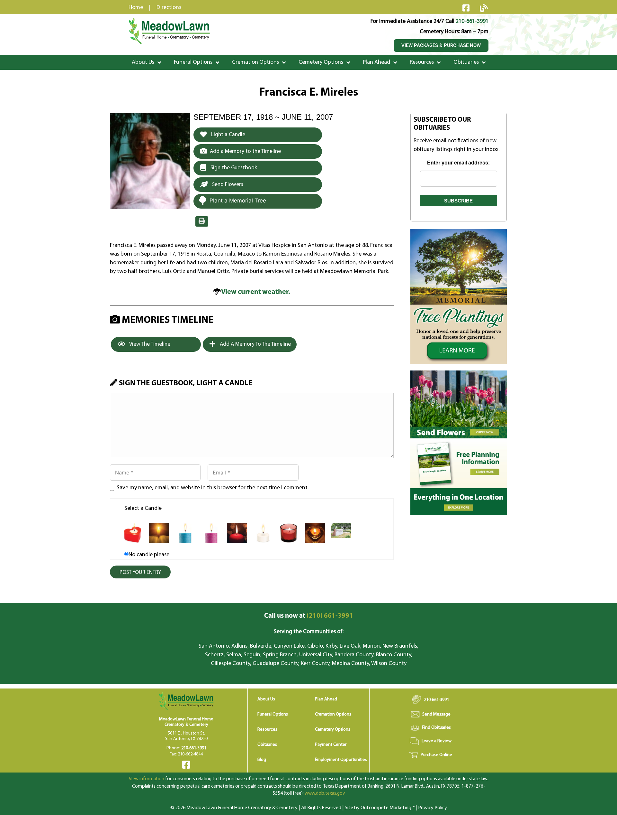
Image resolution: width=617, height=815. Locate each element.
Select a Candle (143, 508)
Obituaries (466, 62)
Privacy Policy (432, 807)
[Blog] (484, 8)
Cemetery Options (321, 62)
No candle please (149, 555)
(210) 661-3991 (308, 616)
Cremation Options (255, 62)
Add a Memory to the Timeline (245, 151)
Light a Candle (227, 134)
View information (146, 779)
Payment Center (330, 744)
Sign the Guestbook (233, 168)
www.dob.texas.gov (325, 793)
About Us (143, 62)
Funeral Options (193, 62)
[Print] (201, 221)
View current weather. (255, 292)
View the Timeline (149, 344)
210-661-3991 (472, 21)
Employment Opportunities (341, 759)
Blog (261, 759)
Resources (422, 62)
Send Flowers (227, 184)
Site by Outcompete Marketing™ (380, 807)
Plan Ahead (376, 62)
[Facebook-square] (466, 7)
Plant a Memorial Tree (238, 200)
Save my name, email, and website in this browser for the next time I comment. (212, 488)
